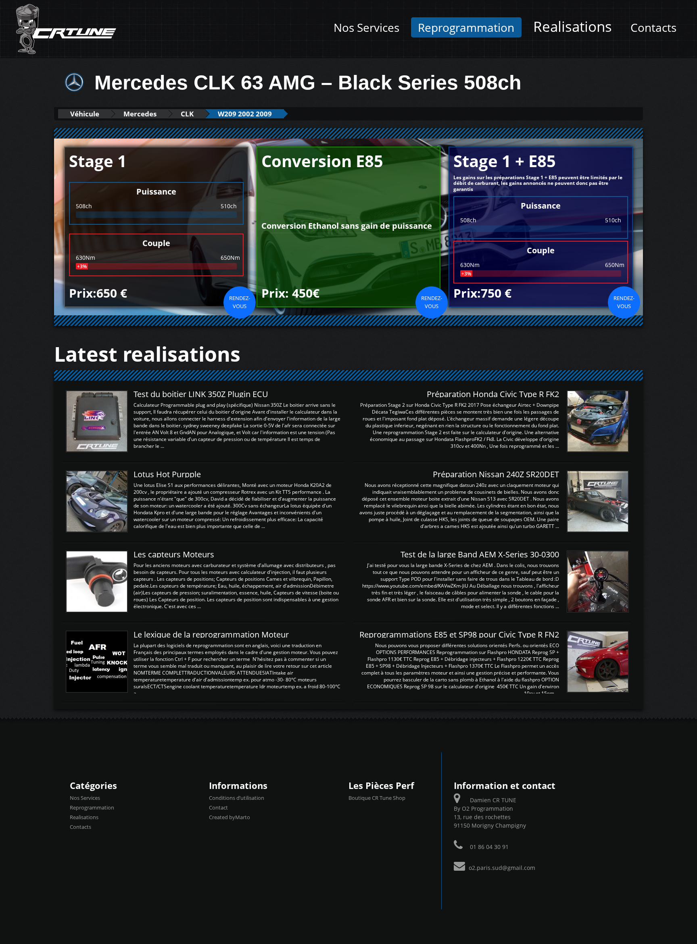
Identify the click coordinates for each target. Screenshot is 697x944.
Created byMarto (229, 817)
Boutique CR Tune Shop (376, 797)
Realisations (572, 26)
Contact (218, 807)
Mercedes (140, 113)
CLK (187, 113)
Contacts (653, 27)
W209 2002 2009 (245, 113)
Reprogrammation (466, 27)
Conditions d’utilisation (236, 797)
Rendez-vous (239, 302)
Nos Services (366, 27)
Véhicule (84, 113)
